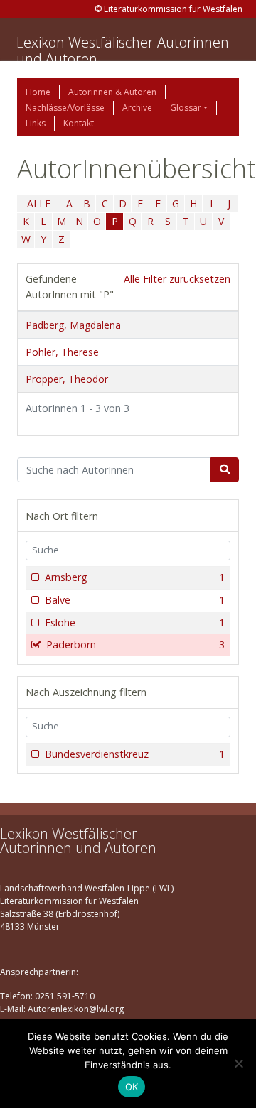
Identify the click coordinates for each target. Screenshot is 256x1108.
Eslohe (135, 622)
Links (36, 123)
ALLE (38, 203)
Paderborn (135, 644)
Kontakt (78, 123)
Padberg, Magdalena (73, 325)
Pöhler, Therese (62, 352)
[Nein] (238, 1063)
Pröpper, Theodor (67, 379)
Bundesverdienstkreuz (135, 754)
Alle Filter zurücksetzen (177, 279)
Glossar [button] (185, 108)
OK (132, 1086)
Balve (135, 600)
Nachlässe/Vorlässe (65, 108)
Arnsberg (135, 577)
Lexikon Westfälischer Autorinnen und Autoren (122, 50)
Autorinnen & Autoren (112, 92)
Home (38, 92)
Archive (137, 108)
